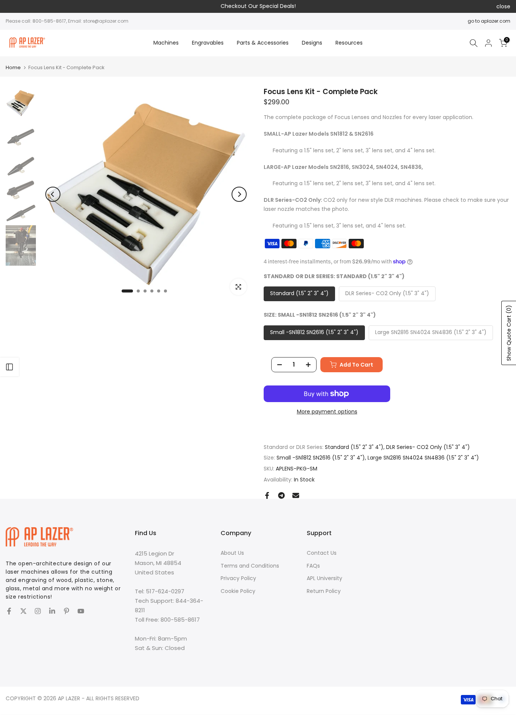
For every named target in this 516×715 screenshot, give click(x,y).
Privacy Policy (238, 578)
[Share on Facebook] (267, 495)
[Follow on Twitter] (23, 611)
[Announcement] (258, 6)
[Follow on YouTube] (80, 611)
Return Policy (324, 591)
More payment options (327, 411)
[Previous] (52, 194)
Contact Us (322, 553)
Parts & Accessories (263, 42)
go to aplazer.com (489, 21)
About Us (232, 553)
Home (13, 67)
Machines (166, 42)
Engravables (208, 42)
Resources (349, 42)
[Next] (239, 194)
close (13, 6)
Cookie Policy (238, 591)
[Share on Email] (295, 495)
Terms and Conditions (250, 566)
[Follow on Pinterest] (66, 611)
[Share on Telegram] (281, 495)
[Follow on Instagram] (37, 611)
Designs (312, 42)
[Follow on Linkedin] (52, 611)
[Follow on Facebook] (9, 611)
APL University (324, 578)
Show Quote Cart (509, 333)
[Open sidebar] (9, 367)
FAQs (313, 566)
